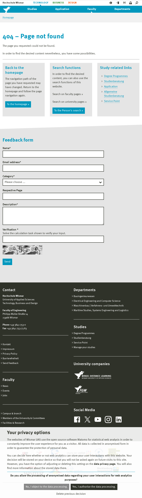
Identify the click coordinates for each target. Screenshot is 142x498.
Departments (122, 9)
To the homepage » (18, 104)
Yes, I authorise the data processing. (94, 486)
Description (10, 204)
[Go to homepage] (10, 9)
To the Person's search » (68, 110)
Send (7, 261)
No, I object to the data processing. (47, 486)
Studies (32, 9)
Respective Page (12, 190)
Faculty (91, 9)
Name (7, 148)
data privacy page (104, 464)
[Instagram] (108, 419)
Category (9, 176)
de (124, 3)
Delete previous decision (71, 494)
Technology (40, 3)
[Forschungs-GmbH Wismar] (89, 390)
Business (58, 3)
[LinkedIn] (118, 419)
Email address (12, 162)
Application (62, 9)
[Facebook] (77, 419)
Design (72, 3)
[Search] (137, 3)
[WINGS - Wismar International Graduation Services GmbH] (93, 375)
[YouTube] (97, 419)
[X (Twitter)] (87, 419)
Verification (10, 229)
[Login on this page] (130, 3)
